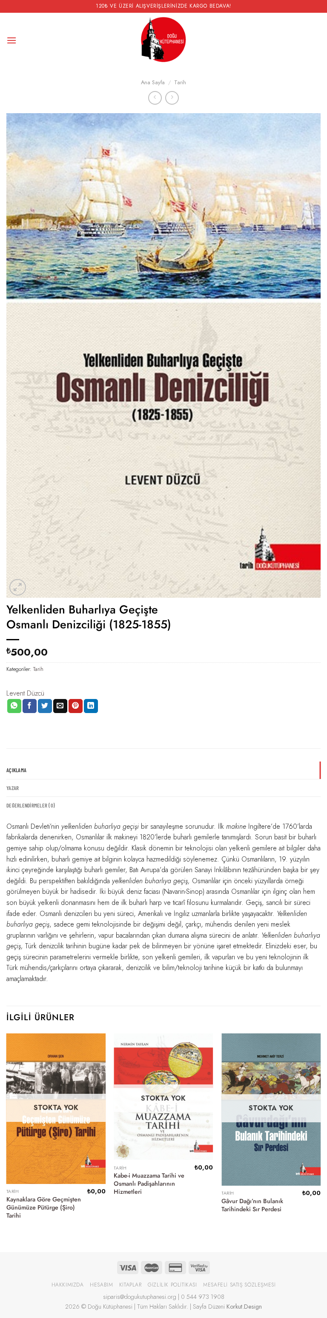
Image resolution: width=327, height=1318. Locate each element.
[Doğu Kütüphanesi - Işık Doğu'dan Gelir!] (163, 40)
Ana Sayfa (153, 82)
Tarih (180, 82)
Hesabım (101, 1285)
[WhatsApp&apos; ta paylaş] (14, 706)
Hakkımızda (68, 1285)
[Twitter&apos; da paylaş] (45, 706)
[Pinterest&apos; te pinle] (76, 706)
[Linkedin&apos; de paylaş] (91, 706)
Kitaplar (130, 1285)
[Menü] (11, 40)
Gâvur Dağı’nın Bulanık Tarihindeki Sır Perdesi (252, 1205)
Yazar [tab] (12, 788)
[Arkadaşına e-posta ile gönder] (60, 706)
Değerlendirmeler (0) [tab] (30, 805)
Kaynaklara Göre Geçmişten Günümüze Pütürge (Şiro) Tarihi (43, 1207)
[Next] (320, 1135)
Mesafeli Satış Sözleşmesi (239, 1285)
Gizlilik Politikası (172, 1285)
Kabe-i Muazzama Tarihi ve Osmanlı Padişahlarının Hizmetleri (149, 1183)
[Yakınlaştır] (17, 587)
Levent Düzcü (25, 693)
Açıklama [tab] (16, 770)
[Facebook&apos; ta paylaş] (30, 706)
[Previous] (6, 1135)
